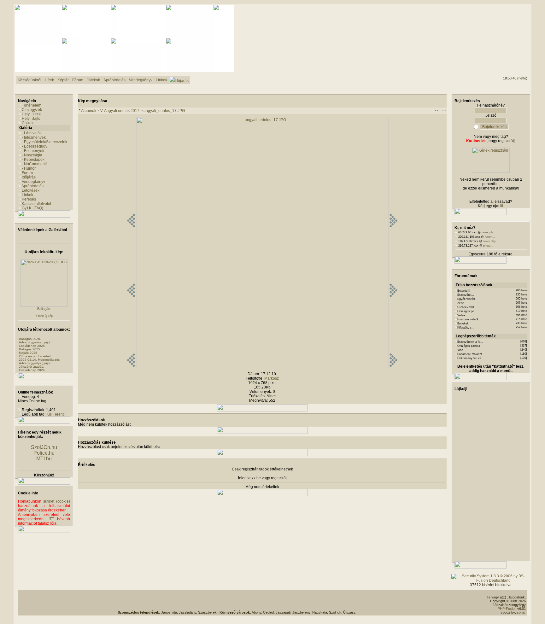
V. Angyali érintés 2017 (119, 110)
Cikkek (27, 123)
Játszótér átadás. (31, 366)
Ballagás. (44, 309)
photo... (488, 245)
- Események (33, 151)
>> (443, 110)
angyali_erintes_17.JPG (164, 110)
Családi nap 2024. (32, 370)
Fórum (27, 173)
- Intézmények (34, 137)
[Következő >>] (393, 368)
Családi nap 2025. (32, 345)
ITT (51, 519)
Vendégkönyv (33, 181)
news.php (488, 232)
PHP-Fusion (507, 608)
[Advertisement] (501, 28)
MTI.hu (44, 458)
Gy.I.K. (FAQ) (32, 208)
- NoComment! (34, 164)
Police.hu (44, 453)
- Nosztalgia (32, 155)
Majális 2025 (28, 352)
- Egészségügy (34, 146)
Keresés (29, 199)
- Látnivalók (32, 133)
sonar (521, 612)
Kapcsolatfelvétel (36, 203)
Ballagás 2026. (30, 339)
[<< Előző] (131, 368)
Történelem (31, 105)
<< (437, 110)
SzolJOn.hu (44, 447)
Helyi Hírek (31, 114)
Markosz (271, 378)
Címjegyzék (32, 110)
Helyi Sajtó (31, 118)
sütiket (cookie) (56, 501)
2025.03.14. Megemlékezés (39, 359)
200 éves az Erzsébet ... (37, 356)
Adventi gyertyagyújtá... (36, 342)
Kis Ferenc (55, 414)
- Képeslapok (33, 159)
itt (501, 206)
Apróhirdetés (32, 186)
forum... (490, 236)
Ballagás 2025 (29, 349)
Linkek (27, 195)
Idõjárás (29, 177)
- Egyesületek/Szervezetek (44, 142)
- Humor (29, 168)
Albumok (88, 110)
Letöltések (30, 190)
